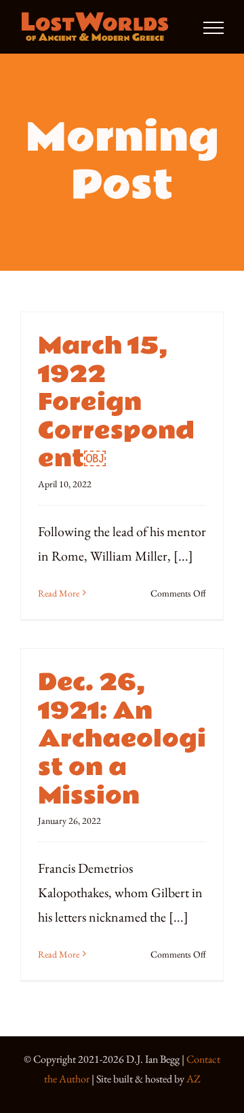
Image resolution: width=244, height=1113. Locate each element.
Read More (58, 593)
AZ (193, 1079)
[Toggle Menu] (213, 28)
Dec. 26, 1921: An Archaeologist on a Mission (122, 739)
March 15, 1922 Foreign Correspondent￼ (116, 402)
